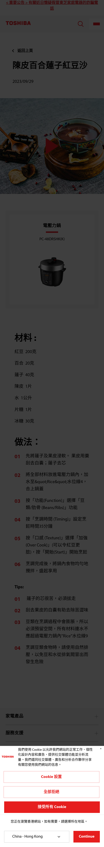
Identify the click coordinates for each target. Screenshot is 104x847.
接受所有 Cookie (52, 807)
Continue (86, 837)
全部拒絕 (51, 792)
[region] (52, 780)
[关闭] (101, 748)
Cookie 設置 (51, 777)
